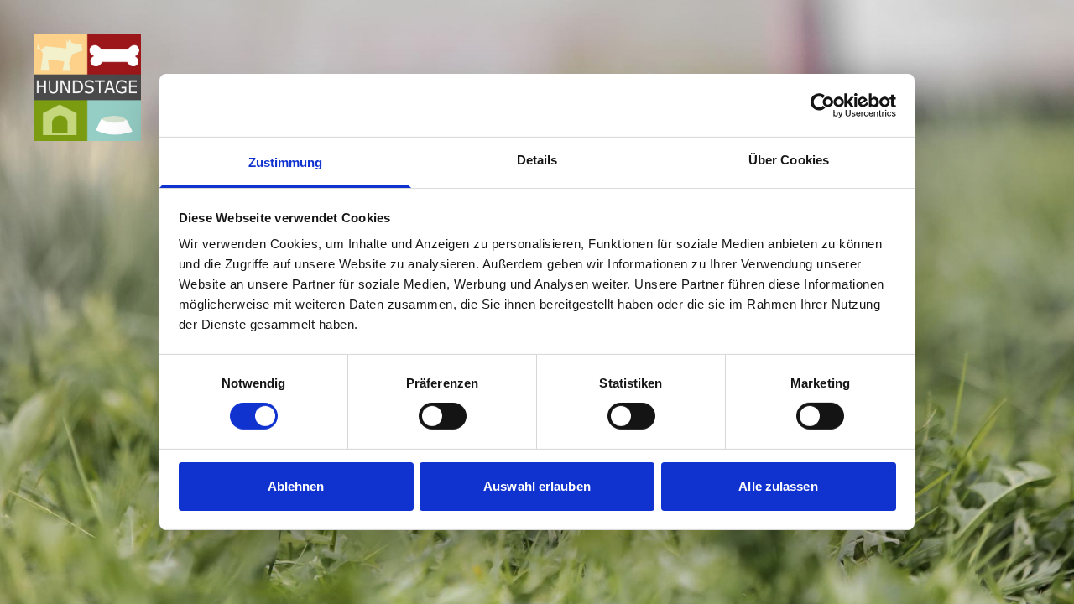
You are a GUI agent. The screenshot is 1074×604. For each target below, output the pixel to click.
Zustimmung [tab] (285, 162)
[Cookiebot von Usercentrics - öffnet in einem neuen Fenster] (822, 104)
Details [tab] (537, 160)
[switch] (443, 416)
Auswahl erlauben (537, 486)
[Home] (87, 87)
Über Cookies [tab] (788, 160)
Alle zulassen (777, 486)
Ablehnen (296, 486)
